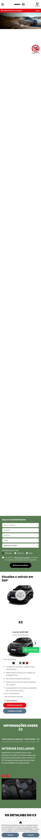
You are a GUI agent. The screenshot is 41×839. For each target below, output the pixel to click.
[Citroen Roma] (19, 4)
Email (30, 553)
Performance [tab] (29, 739)
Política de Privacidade (21, 558)
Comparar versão (15, 711)
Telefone (20, 553)
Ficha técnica (11, 701)
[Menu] (2, 4)
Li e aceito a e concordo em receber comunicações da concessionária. (21, 559)
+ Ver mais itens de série (13, 697)
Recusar (31, 835)
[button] (35, 643)
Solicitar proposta (14, 705)
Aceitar (10, 835)
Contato (37, 6)
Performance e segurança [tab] (12, 739)
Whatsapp (8, 553)
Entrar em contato (20, 565)
